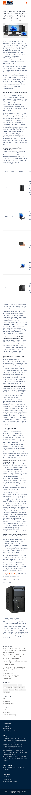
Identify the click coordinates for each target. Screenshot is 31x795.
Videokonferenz (22, 689)
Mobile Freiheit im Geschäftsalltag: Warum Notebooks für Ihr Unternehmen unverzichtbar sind (15, 663)
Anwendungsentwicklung (10, 704)
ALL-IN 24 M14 (14, 685)
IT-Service (6, 689)
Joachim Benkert (9, 20)
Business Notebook (8, 687)
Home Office (21, 687)
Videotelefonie (7, 692)
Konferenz (11, 689)
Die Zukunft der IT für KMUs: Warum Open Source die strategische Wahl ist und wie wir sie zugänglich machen (15, 650)
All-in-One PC (6, 685)
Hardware (15, 687)
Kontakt (5, 710)
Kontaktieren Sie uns (9, 573)
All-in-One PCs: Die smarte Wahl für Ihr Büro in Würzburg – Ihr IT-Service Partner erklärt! (14, 669)
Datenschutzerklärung (9, 715)
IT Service (5, 699)
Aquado (20, 685)
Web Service (6, 701)
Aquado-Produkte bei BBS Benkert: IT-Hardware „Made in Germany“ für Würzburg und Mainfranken (13, 656)
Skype (16, 689)
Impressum (6, 712)
